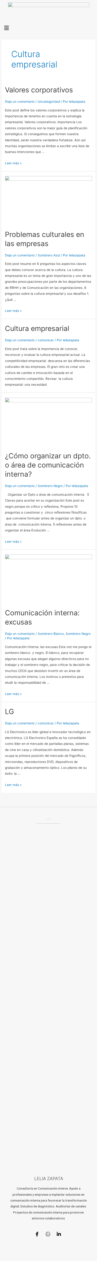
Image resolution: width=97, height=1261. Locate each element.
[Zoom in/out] (68, 1252)
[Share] (29, 1252)
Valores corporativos (39, 90)
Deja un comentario (20, 101)
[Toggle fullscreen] (49, 1252)
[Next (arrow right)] (29, 1258)
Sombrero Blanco (51, 634)
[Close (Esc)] (9, 1252)
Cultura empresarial (37, 328)
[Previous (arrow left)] (9, 1258)
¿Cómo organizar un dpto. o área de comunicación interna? (48, 465)
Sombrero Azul (49, 255)
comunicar (46, 340)
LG (9, 711)
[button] (48, 28)
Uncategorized (49, 101)
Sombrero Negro (50, 486)
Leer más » (13, 163)
